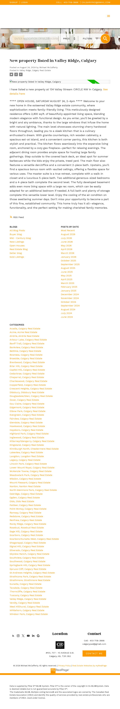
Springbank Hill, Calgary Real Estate (30, 565)
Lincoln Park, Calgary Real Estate (28, 463)
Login (24, 2)
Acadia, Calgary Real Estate (25, 328)
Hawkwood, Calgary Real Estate (27, 426)
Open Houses (17, 245)
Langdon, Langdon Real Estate (27, 456)
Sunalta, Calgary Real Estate (25, 584)
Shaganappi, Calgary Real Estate (28, 542)
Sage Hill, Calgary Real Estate (26, 531)
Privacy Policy (64, 666)
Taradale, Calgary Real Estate (26, 587)
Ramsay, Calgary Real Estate (25, 512)
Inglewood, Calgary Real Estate (27, 437)
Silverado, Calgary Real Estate (26, 550)
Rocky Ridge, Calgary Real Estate (28, 524)
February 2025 (69, 286)
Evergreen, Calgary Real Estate (27, 414)
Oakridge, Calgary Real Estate (26, 493)
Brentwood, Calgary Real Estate (27, 362)
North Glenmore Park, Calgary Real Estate (33, 490)
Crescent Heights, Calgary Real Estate (31, 388)
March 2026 (67, 253)
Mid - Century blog (20, 238)
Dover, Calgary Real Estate (24, 399)
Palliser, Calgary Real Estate (25, 505)
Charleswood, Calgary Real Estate (28, 381)
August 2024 (68, 309)
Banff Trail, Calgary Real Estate (27, 343)
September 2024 (70, 305)
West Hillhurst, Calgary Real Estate (29, 606)
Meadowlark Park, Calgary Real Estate (31, 475)
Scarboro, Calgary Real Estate (26, 535)
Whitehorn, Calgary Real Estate (27, 610)
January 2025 (68, 290)
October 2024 (68, 302)
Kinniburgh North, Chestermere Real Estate (34, 448)
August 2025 (68, 268)
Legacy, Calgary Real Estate (25, 460)
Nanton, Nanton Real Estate (25, 486)
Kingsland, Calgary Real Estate (27, 445)
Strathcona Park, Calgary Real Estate (30, 576)
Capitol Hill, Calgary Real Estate (27, 369)
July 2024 (66, 313)
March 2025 (67, 283)
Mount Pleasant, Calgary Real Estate (30, 482)
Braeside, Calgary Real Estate (26, 358)
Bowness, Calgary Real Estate (26, 354)
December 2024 (70, 294)
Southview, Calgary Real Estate (27, 557)
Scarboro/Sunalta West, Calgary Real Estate (34, 539)
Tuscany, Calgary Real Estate (26, 595)
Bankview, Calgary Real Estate (26, 347)
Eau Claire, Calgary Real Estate (27, 403)
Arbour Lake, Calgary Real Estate (28, 339)
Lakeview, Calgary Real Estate (26, 452)
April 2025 (66, 279)
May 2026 (66, 245)
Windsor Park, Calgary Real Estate (29, 614)
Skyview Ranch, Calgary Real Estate (29, 553)
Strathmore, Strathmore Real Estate (30, 580)
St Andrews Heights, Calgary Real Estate (32, 572)
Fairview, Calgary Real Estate (26, 418)
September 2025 (70, 264)
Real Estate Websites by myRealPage (89, 666)
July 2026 (66, 238)
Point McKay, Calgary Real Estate (28, 508)
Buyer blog (16, 234)
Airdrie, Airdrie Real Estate (24, 336)
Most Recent (68, 230)
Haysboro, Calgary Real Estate (26, 430)
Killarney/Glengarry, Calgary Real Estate (32, 441)
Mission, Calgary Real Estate (25, 478)
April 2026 (66, 249)
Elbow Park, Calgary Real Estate (27, 411)
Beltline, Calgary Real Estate (25, 351)
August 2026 (68, 234)
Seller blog (16, 253)
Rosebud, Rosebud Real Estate (27, 527)
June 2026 (67, 241)
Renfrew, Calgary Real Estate (26, 520)
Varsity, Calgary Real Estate (25, 602)
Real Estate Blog (19, 249)
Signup (14, 2)
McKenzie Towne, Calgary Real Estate (31, 471)
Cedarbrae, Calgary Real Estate (27, 373)
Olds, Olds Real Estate (22, 501)
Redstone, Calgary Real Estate (26, 516)
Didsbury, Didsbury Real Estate (27, 392)
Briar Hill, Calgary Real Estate (26, 366)
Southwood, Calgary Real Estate (27, 561)
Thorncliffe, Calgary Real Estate (27, 591)
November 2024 (70, 298)
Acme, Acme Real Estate (23, 332)
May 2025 (66, 275)
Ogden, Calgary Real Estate (25, 497)
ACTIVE (96, 31)
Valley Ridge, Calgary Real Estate (35, 70)
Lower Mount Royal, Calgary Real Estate (32, 467)
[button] (13, 635)
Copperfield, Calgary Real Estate (28, 384)
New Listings (17, 241)
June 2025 (67, 271)
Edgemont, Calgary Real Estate (27, 407)
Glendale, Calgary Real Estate (26, 422)
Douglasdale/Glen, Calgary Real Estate (31, 396)
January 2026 (68, 256)
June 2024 (67, 317)
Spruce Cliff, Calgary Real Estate (28, 569)
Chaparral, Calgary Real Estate (27, 377)
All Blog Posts (17, 230)
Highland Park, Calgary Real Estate (29, 433)
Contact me (94, 653)
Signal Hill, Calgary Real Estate (27, 546)
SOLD (108, 31)
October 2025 (68, 260)
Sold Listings (17, 256)
